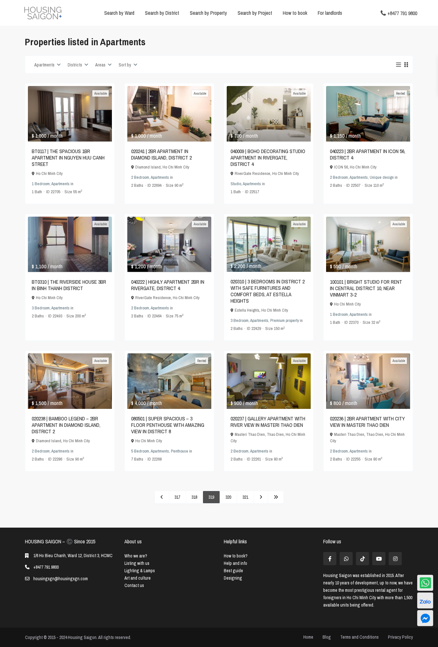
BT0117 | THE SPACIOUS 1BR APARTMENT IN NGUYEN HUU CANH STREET (68, 158)
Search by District (162, 12)
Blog (327, 637)
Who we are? (135, 556)
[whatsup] (346, 558)
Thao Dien (275, 434)
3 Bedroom (41, 308)
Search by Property (208, 12)
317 (177, 497)
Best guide (233, 571)
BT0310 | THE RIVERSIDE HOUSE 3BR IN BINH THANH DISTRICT (69, 285)
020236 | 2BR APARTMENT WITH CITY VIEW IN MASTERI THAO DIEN (367, 421)
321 (245, 497)
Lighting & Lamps (139, 571)
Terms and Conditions (359, 637)
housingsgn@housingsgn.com (60, 579)
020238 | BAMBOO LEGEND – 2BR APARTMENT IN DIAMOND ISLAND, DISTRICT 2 (66, 425)
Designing (233, 578)
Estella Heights (247, 310)
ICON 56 (341, 167)
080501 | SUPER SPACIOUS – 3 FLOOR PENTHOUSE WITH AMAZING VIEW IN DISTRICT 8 (167, 425)
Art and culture (137, 578)
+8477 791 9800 (402, 12)
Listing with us (136, 563)
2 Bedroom (140, 177)
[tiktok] (362, 558)
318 (194, 497)
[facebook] (329, 558)
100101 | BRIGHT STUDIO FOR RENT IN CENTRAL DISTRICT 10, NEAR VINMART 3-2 (366, 288)
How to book (295, 12)
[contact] (425, 618)
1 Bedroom (41, 183)
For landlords (330, 12)
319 (211, 497)
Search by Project (255, 12)
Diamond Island (148, 167)
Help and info (235, 563)
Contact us (134, 585)
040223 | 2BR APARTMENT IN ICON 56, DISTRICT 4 (367, 154)
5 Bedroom (140, 451)
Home (308, 637)
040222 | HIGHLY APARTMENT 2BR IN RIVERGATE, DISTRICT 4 (167, 285)
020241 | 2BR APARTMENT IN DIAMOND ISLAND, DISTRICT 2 (161, 154)
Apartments (60, 183)
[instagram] (395, 558)
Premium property (284, 320)
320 (228, 497)
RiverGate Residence (252, 173)
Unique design (382, 177)
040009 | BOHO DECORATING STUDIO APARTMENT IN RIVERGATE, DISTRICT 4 (268, 158)
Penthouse (179, 451)
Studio (236, 183)
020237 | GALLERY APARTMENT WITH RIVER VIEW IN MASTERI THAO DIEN (268, 421)
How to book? (236, 556)
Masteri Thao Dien (250, 434)
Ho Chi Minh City (49, 173)
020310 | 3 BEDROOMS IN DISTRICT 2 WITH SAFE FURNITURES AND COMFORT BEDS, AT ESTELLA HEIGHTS (268, 291)
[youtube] (378, 558)
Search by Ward (119, 12)
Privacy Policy (400, 637)
